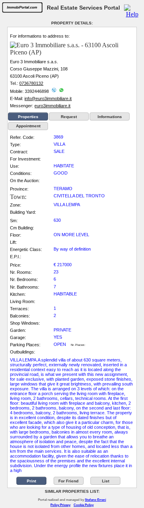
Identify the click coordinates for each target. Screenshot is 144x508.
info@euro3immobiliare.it (48, 98)
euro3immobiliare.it (52, 105)
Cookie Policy (84, 505)
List (105, 481)
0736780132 (31, 83)
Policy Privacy (60, 505)
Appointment (28, 126)
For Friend (68, 481)
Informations (110, 116)
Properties (28, 116)
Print (31, 481)
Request (69, 116)
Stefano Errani (95, 500)
